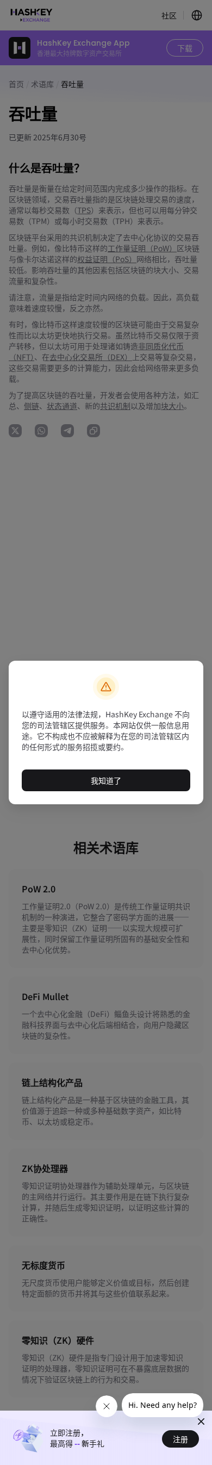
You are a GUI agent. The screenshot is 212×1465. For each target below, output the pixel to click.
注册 (180, 1438)
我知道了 (106, 780)
